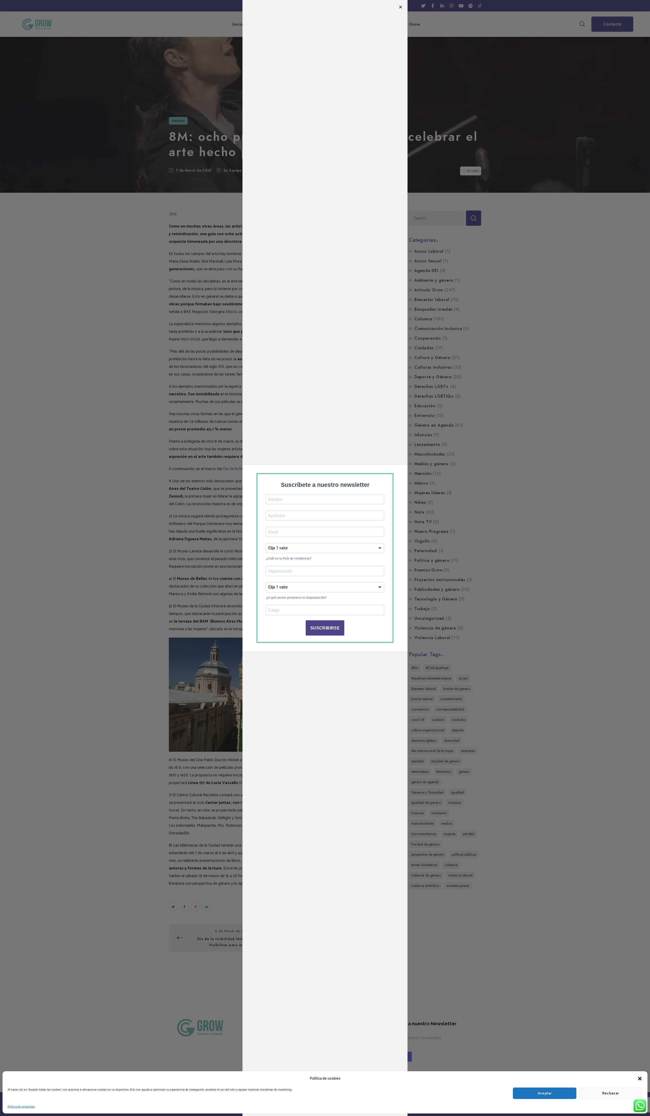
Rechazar (610, 1093)
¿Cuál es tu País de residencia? (288, 558)
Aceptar (545, 1093)
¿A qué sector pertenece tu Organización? (296, 597)
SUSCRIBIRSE (325, 628)
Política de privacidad (21, 1106)
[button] (639, 1078)
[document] (325, 558)
